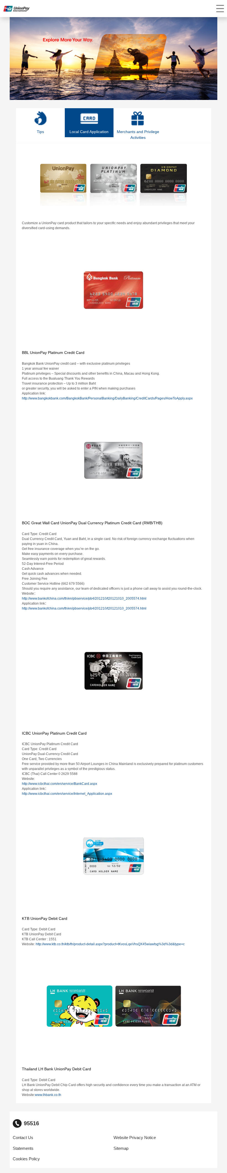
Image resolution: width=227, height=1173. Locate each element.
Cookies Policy (26, 1159)
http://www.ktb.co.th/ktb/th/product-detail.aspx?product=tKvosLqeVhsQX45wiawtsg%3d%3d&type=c (110, 944)
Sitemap (121, 1148)
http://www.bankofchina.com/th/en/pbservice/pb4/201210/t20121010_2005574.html (84, 598)
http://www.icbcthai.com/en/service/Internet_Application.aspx (67, 794)
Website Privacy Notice (135, 1137)
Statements (23, 1148)
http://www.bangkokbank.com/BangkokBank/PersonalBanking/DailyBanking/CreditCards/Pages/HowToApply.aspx (107, 398)
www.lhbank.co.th (48, 1095)
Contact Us (23, 1137)
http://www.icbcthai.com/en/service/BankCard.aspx (59, 784)
